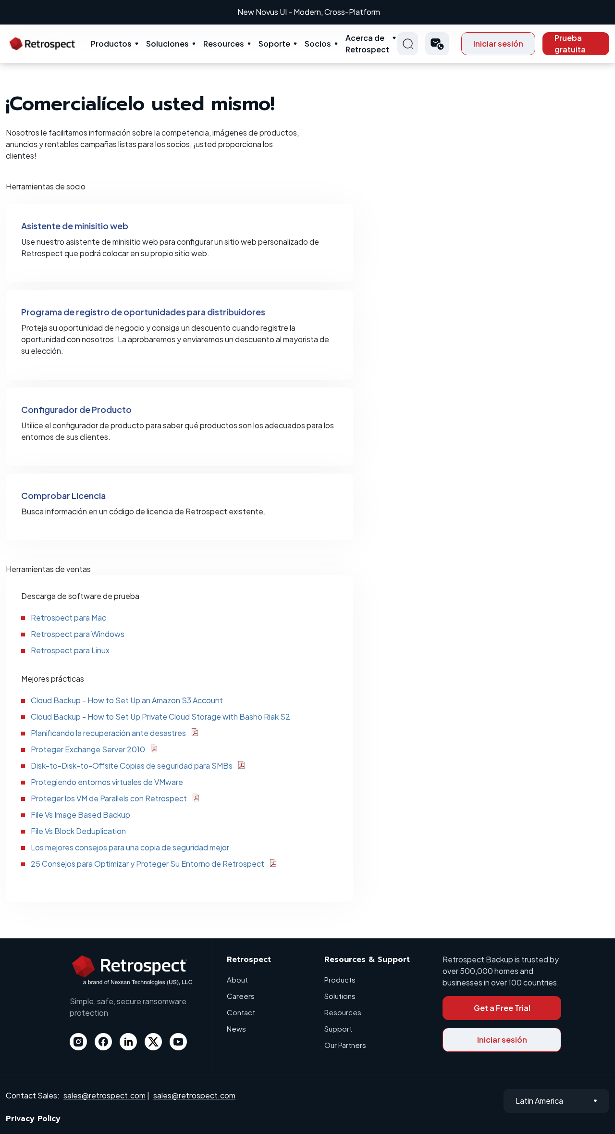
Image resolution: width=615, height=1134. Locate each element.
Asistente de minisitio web (74, 225)
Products (340, 979)
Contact (241, 1012)
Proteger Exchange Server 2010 (88, 749)
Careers (241, 995)
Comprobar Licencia (63, 495)
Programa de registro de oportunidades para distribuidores (143, 311)
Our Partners (345, 1044)
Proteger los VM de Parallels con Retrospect (109, 798)
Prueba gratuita (570, 43)
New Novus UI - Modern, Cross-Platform (308, 12)
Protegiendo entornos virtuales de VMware (107, 782)
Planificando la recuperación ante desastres (108, 733)
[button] (437, 44)
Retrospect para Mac (68, 617)
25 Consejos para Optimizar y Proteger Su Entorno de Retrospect (147, 864)
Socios (318, 43)
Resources (223, 43)
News (236, 1028)
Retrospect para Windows (77, 634)
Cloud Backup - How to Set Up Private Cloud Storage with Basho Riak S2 (160, 716)
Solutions (340, 995)
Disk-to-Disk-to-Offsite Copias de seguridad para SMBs (132, 765)
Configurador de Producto (76, 409)
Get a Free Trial (502, 1008)
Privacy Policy (33, 1118)
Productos (111, 43)
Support (338, 1028)
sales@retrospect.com (104, 1095)
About (237, 979)
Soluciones (167, 43)
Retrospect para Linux (70, 650)
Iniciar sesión (498, 43)
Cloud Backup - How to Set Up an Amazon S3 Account (127, 700)
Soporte (274, 43)
